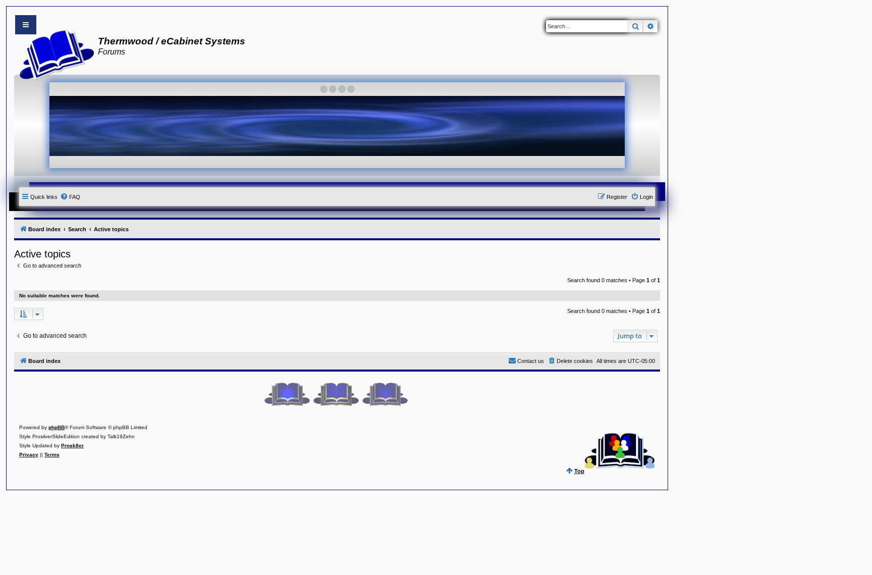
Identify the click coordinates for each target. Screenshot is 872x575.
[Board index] (54, 53)
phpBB (56, 427)
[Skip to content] (25, 24)
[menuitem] (70, 197)
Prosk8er (72, 445)
